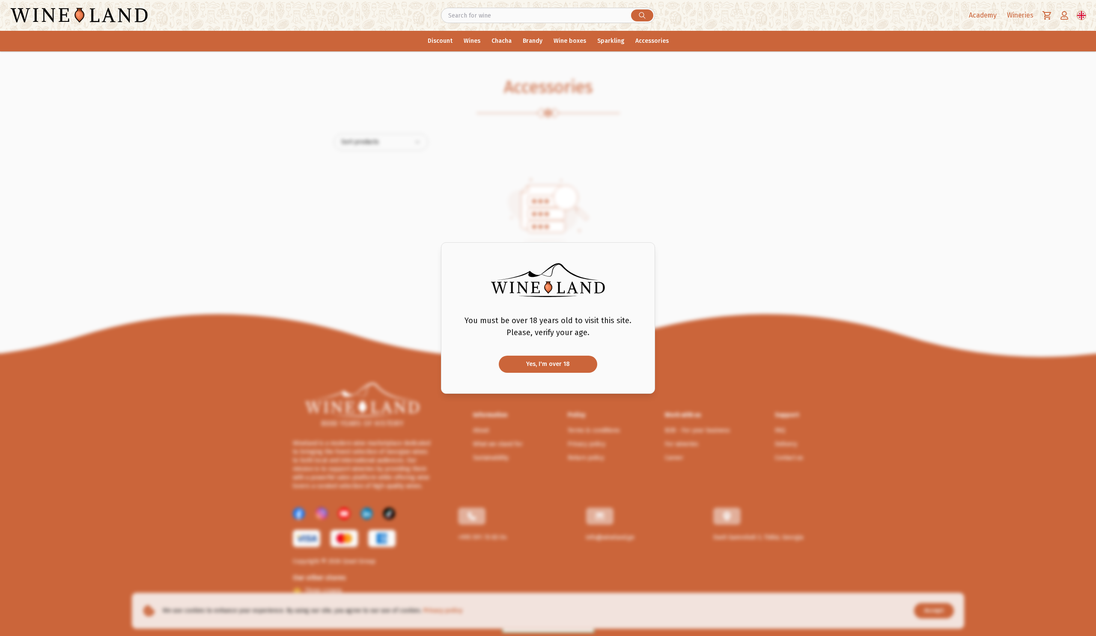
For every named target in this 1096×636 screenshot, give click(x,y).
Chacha (501, 41)
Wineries (1020, 15)
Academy (983, 15)
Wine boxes (570, 41)
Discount (440, 41)
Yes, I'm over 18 (548, 364)
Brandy (532, 41)
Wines (472, 41)
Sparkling (610, 41)
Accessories (652, 41)
